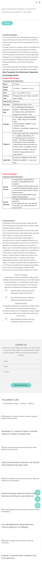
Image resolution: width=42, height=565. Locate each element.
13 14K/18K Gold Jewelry (10, 403)
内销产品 (31, 403)
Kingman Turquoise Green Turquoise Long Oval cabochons (19, 556)
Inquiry (7, 23)
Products (23, 403)
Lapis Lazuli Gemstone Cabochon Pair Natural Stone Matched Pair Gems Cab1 (20, 463)
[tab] (21, 32)
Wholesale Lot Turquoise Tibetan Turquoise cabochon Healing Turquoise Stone (19, 432)
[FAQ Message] (38, 505)
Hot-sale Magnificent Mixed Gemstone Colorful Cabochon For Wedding (17, 525)
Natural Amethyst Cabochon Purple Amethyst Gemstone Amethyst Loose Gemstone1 (20, 494)
